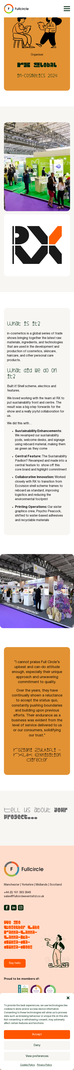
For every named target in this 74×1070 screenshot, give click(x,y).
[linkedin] (14, 907)
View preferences (37, 1056)
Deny (37, 1045)
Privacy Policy (44, 1065)
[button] (68, 998)
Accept (37, 1034)
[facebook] (6, 907)
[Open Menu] (67, 9)
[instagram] (20, 907)
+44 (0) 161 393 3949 (17, 892)
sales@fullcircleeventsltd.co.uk (24, 896)
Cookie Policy (27, 1065)
